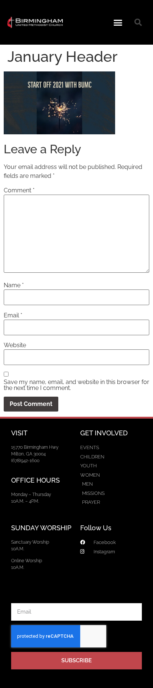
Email (13, 316)
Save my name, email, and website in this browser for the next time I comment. (76, 385)
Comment (19, 190)
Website (15, 345)
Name (14, 285)
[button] (118, 22)
